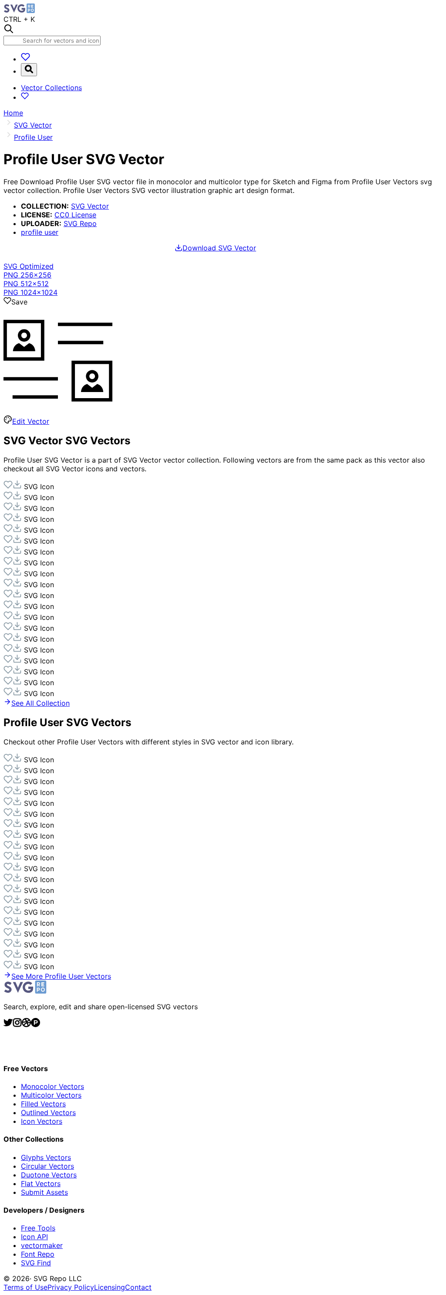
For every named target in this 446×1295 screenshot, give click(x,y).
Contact (138, 1287)
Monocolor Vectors (52, 1086)
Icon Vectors (41, 1121)
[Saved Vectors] (25, 58)
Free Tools (38, 1228)
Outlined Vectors (48, 1112)
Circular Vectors (47, 1166)
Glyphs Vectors (46, 1157)
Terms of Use (25, 1287)
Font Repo (37, 1254)
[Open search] (29, 69)
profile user (39, 232)
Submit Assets (44, 1192)
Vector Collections (51, 87)
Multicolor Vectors (51, 1095)
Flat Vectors (41, 1183)
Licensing (109, 1287)
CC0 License (75, 214)
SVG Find (36, 1262)
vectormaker (42, 1245)
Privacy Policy (70, 1287)
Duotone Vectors (49, 1174)
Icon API (34, 1236)
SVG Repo (80, 223)
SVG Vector (90, 206)
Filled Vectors (43, 1103)
